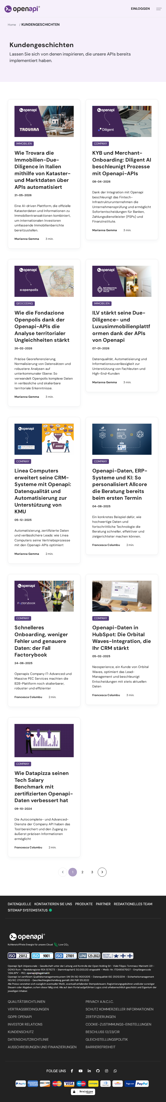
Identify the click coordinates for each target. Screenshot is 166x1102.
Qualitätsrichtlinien (26, 1001)
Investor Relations (25, 1024)
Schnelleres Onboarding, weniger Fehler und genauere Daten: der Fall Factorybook (41, 641)
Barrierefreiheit (100, 1047)
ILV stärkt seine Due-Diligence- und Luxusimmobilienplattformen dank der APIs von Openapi (121, 326)
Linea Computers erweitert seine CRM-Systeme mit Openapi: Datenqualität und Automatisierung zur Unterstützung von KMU (42, 491)
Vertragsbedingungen (28, 1009)
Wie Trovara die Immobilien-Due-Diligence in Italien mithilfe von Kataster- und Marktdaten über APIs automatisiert (42, 169)
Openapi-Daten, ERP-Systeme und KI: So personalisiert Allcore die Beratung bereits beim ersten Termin (119, 484)
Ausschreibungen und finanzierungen (42, 1047)
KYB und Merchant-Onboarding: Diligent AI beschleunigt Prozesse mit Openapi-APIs (121, 163)
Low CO (64, 944)
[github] (98, 1071)
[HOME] (22, 8)
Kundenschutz (21, 1032)
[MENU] (159, 8)
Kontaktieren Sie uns (53, 904)
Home (12, 25)
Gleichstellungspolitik (107, 1039)
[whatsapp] (115, 1071)
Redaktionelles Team (133, 904)
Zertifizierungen (101, 1017)
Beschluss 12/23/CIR (103, 1032)
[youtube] (80, 1071)
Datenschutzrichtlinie (28, 1039)
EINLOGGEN (140, 8)
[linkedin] (89, 1071)
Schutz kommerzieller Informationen (119, 1009)
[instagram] (106, 1071)
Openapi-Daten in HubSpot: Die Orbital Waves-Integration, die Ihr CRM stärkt (121, 637)
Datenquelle (19, 904)
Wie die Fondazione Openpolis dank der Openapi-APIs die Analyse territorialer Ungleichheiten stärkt (41, 326)
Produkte (84, 904)
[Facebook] (72, 1071)
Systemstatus (38, 910)
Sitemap (15, 910)
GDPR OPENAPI (20, 1017)
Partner (103, 904)
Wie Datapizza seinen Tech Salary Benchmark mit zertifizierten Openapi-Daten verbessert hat (43, 787)
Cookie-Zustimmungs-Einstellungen (118, 1024)
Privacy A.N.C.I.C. (99, 1001)
